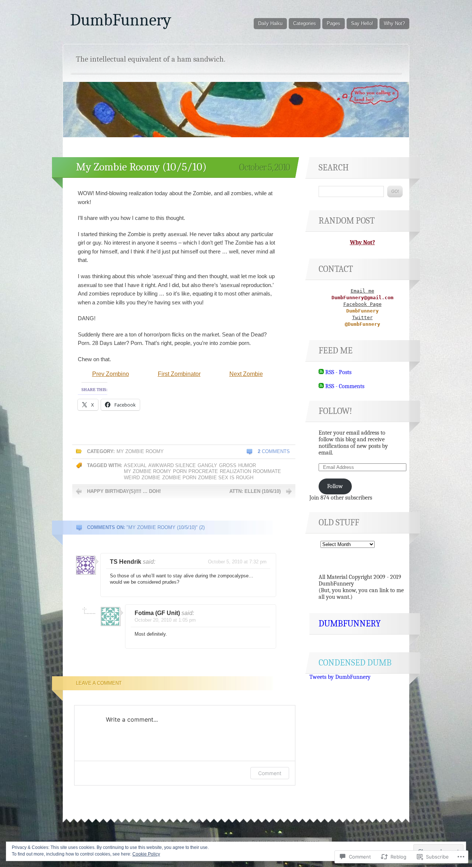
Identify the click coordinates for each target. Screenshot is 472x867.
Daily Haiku (270, 23)
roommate (267, 471)
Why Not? (394, 23)
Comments (274, 451)
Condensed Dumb (355, 662)
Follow (335, 486)
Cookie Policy (146, 854)
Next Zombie (246, 374)
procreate (203, 471)
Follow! (335, 411)
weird (132, 477)
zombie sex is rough (225, 477)
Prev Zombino (110, 374)
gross (227, 465)
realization (235, 471)
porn (180, 471)
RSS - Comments (344, 386)
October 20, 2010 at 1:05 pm (165, 620)
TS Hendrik (125, 562)
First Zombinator (179, 374)
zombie (151, 477)
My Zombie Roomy (140, 451)
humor (247, 465)
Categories (304, 23)
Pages (333, 23)
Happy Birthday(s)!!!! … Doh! (124, 491)
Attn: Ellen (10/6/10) (255, 491)
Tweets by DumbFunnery (340, 677)
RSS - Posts (338, 372)
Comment (269, 773)
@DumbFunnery (362, 324)
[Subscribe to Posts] (321, 372)
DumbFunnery (120, 20)
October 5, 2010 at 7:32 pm (237, 561)
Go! (395, 191)
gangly (207, 465)
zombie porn (179, 477)
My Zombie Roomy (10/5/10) (141, 166)
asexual (135, 465)
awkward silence (172, 465)
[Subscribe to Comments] (321, 386)
